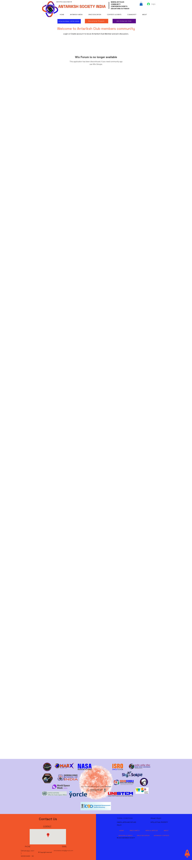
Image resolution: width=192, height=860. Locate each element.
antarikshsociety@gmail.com (63, 851)
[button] (141, 4)
